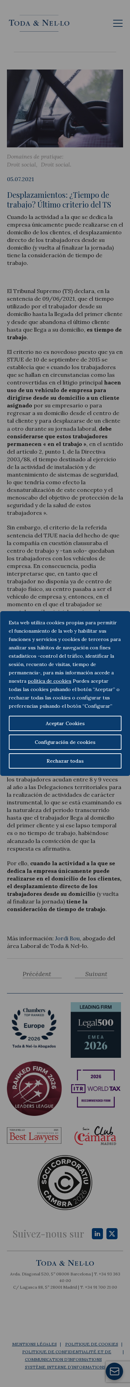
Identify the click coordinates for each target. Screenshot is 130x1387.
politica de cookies (49, 681)
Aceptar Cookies (65, 723)
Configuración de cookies (65, 742)
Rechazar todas (65, 761)
